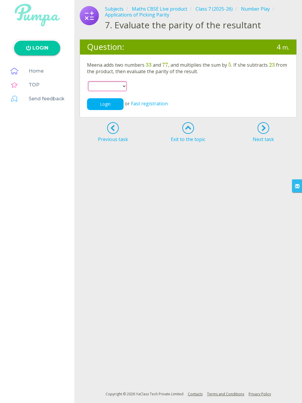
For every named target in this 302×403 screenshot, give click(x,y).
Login (105, 104)
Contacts (195, 394)
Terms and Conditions (225, 394)
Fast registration (149, 103)
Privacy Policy (260, 394)
